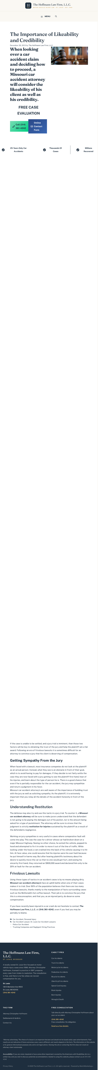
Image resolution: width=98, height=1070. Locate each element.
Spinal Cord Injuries (58, 986)
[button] (56, 16)
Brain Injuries (56, 990)
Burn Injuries (56, 995)
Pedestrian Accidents (59, 972)
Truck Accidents (57, 963)
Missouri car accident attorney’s (25, 790)
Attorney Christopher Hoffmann (15, 1014)
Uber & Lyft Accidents (59, 981)
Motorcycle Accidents (59, 967)
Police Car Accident (21, 924)
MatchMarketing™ (86, 1066)
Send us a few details (59, 1026)
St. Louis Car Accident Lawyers (43, 922)
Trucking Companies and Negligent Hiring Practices (34, 927)
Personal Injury (30, 919)
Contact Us (7, 1023)
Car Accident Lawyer (21, 922)
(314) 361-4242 (9, 993)
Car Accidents (56, 958)
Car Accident (18, 919)
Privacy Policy (8, 1066)
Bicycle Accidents (58, 977)
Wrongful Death (57, 999)
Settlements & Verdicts (11, 1018)
